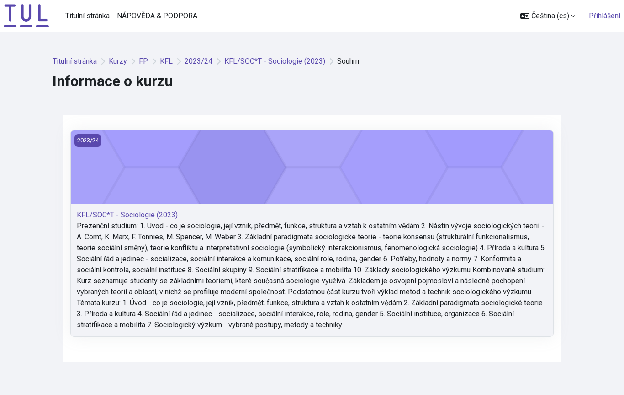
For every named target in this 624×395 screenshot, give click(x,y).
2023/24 (198, 61)
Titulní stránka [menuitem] (87, 15)
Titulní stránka (75, 61)
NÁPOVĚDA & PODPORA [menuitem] (157, 15)
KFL (166, 61)
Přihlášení (604, 15)
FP (143, 61)
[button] (547, 16)
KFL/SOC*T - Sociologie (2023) (274, 61)
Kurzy (118, 61)
